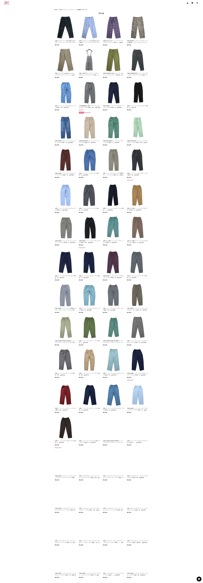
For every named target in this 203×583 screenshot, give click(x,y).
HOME (55, 9)
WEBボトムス (62, 9)
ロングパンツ (71, 9)
